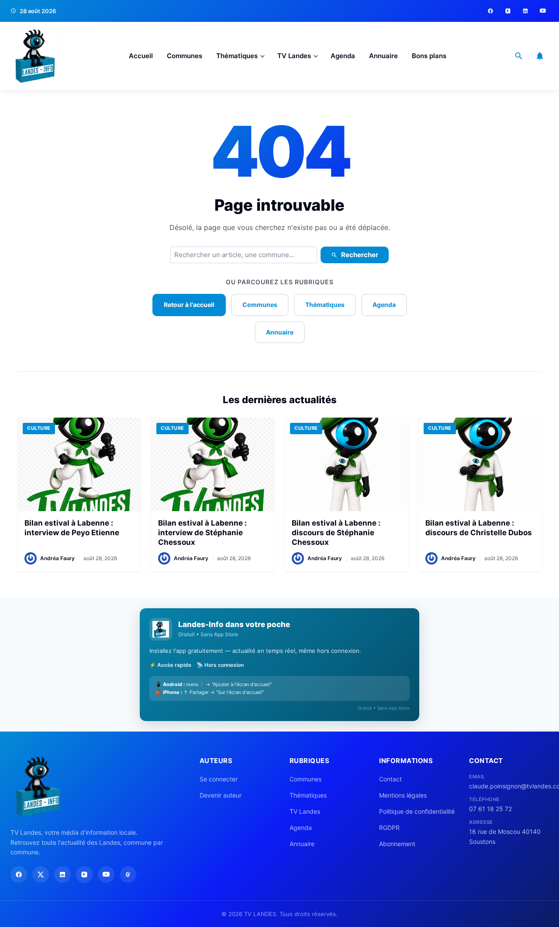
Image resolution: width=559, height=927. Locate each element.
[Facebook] (490, 11)
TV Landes (294, 56)
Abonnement (397, 843)
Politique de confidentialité (417, 811)
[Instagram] (508, 11)
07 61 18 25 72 (490, 808)
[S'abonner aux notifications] (540, 56)
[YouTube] (543, 11)
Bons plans (429, 56)
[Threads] (128, 874)
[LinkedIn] (525, 11)
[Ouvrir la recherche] (519, 56)
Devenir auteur (221, 795)
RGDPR (389, 827)
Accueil (141, 56)
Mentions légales (403, 795)
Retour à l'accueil (189, 304)
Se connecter (219, 779)
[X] (40, 874)
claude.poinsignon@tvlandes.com (509, 786)
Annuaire (383, 56)
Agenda (343, 56)
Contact (390, 779)
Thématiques (237, 56)
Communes (184, 56)
